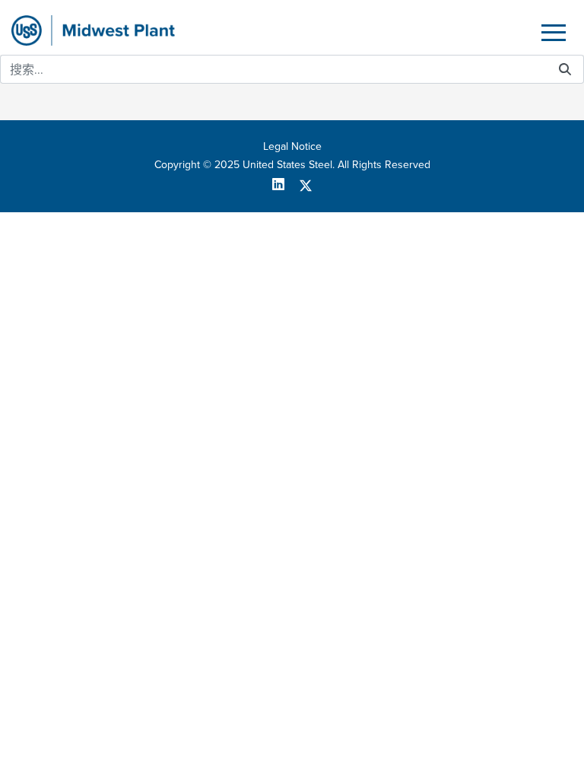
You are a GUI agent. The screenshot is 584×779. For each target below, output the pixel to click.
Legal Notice (292, 146)
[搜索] (565, 69)
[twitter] (306, 184)
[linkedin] (284, 184)
